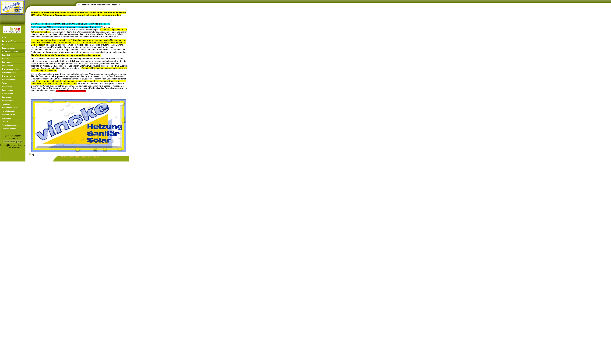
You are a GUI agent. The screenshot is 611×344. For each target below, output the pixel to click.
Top (32, 154)
